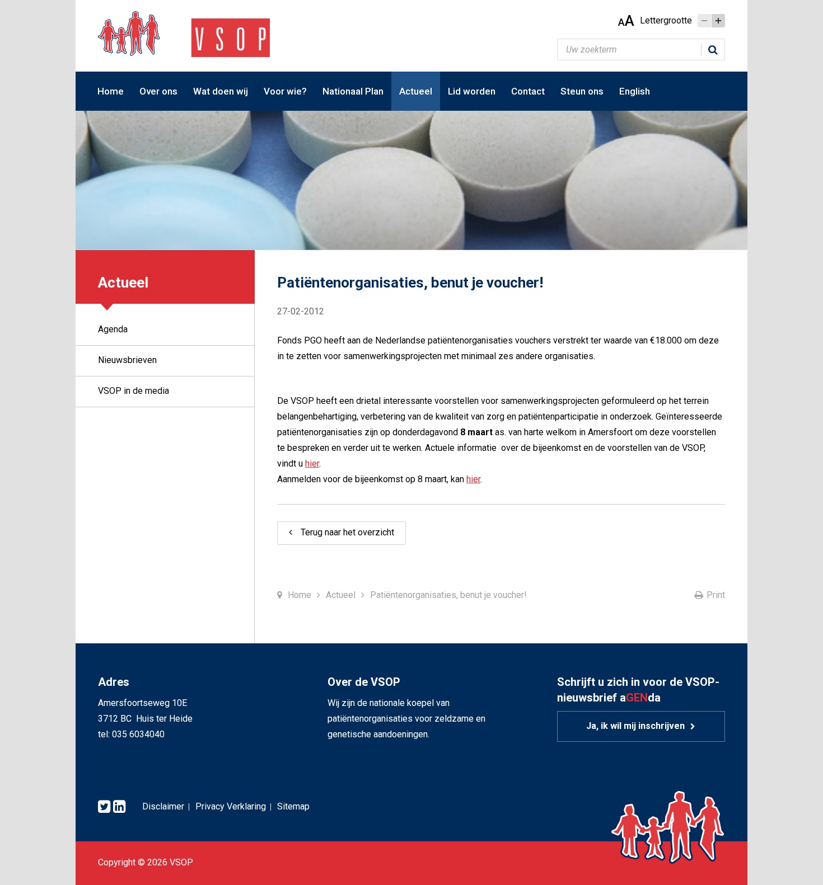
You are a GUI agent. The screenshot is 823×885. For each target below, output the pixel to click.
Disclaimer (163, 806)
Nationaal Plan (353, 91)
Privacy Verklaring (230, 806)
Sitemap (293, 806)
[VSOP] (184, 33)
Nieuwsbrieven (127, 360)
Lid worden (471, 91)
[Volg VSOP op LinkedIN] (119, 807)
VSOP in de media (133, 390)
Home (110, 91)
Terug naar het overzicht (347, 532)
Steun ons (582, 91)
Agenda (113, 329)
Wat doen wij (220, 91)
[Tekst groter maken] (718, 20)
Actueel (415, 91)
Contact (528, 91)
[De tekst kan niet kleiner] (704, 20)
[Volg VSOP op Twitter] (104, 807)
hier (312, 463)
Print (716, 595)
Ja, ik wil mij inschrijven (635, 726)
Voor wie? (285, 91)
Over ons (158, 91)
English (634, 91)
